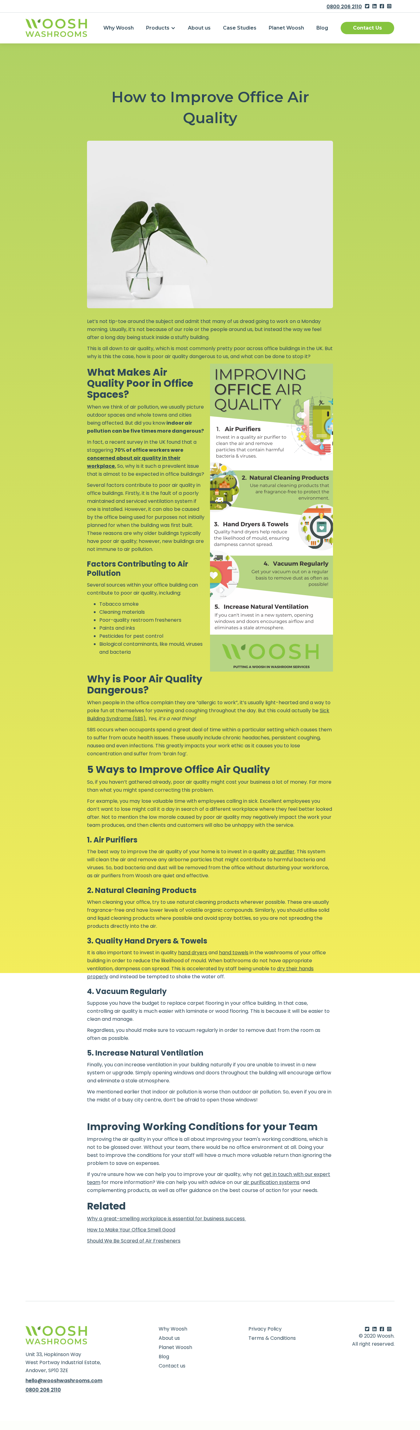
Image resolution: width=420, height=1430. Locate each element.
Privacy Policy (265, 1329)
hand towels (233, 952)
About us (199, 28)
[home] (56, 28)
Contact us (172, 1366)
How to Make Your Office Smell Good (131, 1229)
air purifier (282, 851)
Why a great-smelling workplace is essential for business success (166, 1218)
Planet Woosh (286, 28)
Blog (322, 28)
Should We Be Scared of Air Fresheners (133, 1240)
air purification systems (271, 1182)
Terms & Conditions (272, 1338)
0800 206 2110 (344, 6)
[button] (161, 28)
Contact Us (367, 28)
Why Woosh (118, 28)
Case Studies (239, 28)
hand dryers (192, 952)
